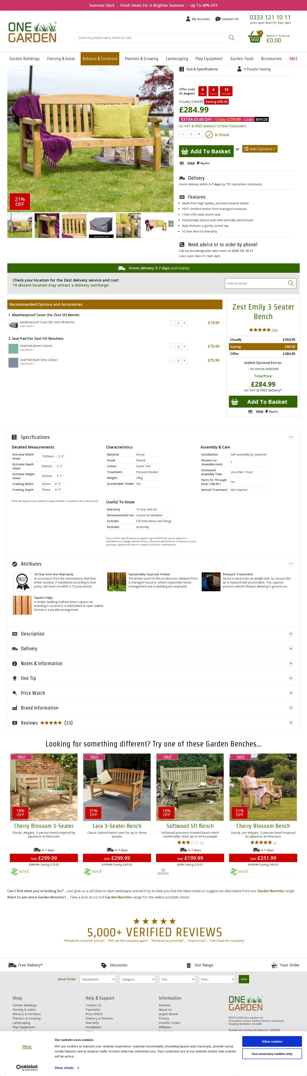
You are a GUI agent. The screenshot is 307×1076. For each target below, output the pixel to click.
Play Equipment (209, 58)
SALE (293, 58)
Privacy (164, 1018)
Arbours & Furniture (100, 58)
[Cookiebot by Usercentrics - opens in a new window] (27, 1068)
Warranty (92, 1022)
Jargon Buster (169, 1014)
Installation (93, 1027)
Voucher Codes (169, 1022)
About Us (165, 1009)
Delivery (196, 178)
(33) (274, 330)
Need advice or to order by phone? (223, 244)
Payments (93, 1009)
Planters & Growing (141, 58)
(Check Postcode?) (232, 126)
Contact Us (230, 19)
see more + (27, 326)
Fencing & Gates (61, 58)
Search (231, 37)
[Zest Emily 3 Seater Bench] (20, 225)
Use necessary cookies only (272, 1053)
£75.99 (213, 346)
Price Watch (94, 1014)
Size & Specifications (202, 69)
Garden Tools (242, 58)
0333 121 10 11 (270, 17)
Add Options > (262, 148)
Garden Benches (270, 891)
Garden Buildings (24, 58)
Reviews (165, 1005)
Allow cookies (272, 1041)
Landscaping (177, 58)
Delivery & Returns (99, 1018)
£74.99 (213, 322)
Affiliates (165, 1027)
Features (197, 197)
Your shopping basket (254, 36)
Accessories (271, 58)
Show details (64, 1068)
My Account (201, 19)
